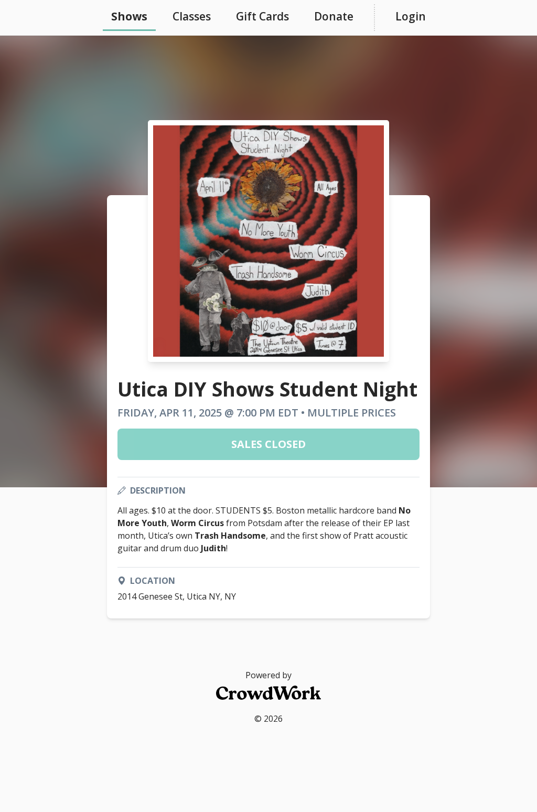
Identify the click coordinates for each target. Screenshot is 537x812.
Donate (333, 16)
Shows (129, 16)
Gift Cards (262, 16)
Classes (192, 16)
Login (410, 16)
